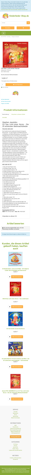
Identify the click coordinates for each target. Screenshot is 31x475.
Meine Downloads (15, 417)
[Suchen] (28, 22)
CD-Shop (15, 444)
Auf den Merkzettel (5, 99)
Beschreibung (5, 114)
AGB (15, 425)
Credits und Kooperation (15, 457)
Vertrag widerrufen (15, 436)
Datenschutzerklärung (15, 428)
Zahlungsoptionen (15, 433)
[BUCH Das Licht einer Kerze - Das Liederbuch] (15, 289)
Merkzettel (15, 416)
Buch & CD (15, 447)
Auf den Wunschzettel (6, 101)
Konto (15, 414)
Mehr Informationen (17, 276)
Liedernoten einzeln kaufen (15, 450)
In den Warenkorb (18, 84)
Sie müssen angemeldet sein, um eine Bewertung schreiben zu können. (13, 228)
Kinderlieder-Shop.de (19, 16)
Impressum (15, 427)
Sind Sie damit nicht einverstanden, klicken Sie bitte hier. (14, 9)
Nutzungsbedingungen (15, 430)
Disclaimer (15, 459)
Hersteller (4, 117)
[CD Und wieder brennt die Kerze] (15, 319)
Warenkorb (15, 413)
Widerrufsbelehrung (15, 431)
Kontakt (15, 411)
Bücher (15, 445)
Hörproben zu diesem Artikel (18, 114)
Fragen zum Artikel (5, 103)
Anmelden (7, 28)
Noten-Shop (15, 448)
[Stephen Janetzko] (15, 93)
